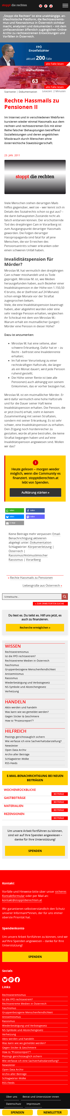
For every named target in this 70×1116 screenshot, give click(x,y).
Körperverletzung (40, 547)
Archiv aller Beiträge (17, 754)
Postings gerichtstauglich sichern (25, 737)
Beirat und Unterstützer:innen (41, 1096)
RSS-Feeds (11, 763)
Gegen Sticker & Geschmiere (22, 716)
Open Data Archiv (15, 750)
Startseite (10, 91)
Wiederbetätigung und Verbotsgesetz (27, 682)
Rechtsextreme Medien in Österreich (27, 660)
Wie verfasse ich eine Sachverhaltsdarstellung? (33, 741)
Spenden (35, 851)
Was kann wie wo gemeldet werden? (27, 712)
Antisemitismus (14, 673)
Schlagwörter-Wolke (17, 758)
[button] (14, 510)
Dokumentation (28, 91)
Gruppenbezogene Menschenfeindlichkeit (30, 669)
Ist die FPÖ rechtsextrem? (20, 656)
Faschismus (12, 665)
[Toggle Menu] (65, 5)
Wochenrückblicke (34, 791)
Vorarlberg (33, 560)
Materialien (34, 808)
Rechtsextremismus (17, 652)
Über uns (11, 1096)
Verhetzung (12, 691)
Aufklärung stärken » (35, 492)
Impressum (33, 1103)
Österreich (16, 551)
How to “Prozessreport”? (19, 720)
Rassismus (11, 678)
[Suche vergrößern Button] (65, 597)
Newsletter (11, 745)
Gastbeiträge (34, 800)
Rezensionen (34, 816)
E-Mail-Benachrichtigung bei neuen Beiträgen (35, 778)
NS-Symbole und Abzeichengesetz (25, 687)
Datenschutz (13, 1103)
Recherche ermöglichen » (35, 627)
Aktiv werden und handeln (21, 707)
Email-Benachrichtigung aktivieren (35, 536)
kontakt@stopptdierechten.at (22, 900)
